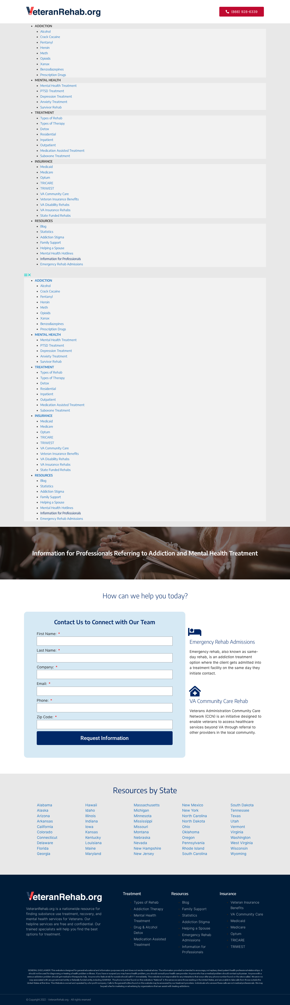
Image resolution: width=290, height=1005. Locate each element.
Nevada (140, 843)
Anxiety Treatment (53, 102)
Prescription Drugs (53, 329)
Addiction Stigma (52, 237)
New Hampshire (147, 848)
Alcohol (45, 31)
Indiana (91, 821)
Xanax (44, 64)
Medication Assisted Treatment (62, 150)
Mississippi (143, 821)
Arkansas (45, 821)
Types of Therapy (52, 123)
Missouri (141, 827)
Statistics (46, 231)
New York (190, 810)
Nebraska (142, 837)
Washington (241, 837)
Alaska (42, 810)
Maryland (93, 854)
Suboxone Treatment (55, 156)
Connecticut (47, 837)
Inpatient (46, 140)
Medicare (46, 172)
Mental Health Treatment (58, 85)
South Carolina (194, 854)
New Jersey (144, 854)
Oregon (188, 837)
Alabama (44, 805)
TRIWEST (47, 188)
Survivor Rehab (51, 361)
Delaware (45, 843)
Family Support (50, 242)
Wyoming (238, 854)
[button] (241, 12)
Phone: (43, 700)
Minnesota (143, 816)
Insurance (43, 161)
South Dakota (242, 805)
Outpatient (48, 145)
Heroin (45, 47)
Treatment (44, 112)
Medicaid (46, 167)
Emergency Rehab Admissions (61, 264)
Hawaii (91, 805)
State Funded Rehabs (55, 215)
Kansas (91, 832)
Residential (48, 134)
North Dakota (193, 821)
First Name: (47, 634)
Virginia (237, 832)
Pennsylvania (193, 843)
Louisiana (93, 843)
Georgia (43, 854)
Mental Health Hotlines (56, 253)
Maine (90, 848)
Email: (42, 684)
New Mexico (192, 805)
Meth (44, 53)
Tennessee (240, 810)
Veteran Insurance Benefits (59, 199)
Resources (44, 221)
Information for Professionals (60, 259)
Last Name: (47, 650)
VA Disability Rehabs (54, 205)
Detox (44, 129)
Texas (236, 816)
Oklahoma (190, 832)
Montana (141, 832)
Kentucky (93, 837)
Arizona (43, 816)
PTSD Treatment (52, 91)
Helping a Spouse (52, 248)
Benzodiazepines (52, 69)
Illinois (90, 816)
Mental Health (48, 80)
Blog (43, 226)
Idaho (90, 810)
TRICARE (46, 183)
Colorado (44, 832)
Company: (46, 667)
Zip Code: (45, 717)
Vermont (238, 827)
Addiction (43, 26)
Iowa (89, 827)
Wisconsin (239, 848)
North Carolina (194, 816)
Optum (45, 177)
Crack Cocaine (50, 37)
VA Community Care (54, 194)
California (45, 827)
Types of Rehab (51, 118)
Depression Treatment (56, 96)
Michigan (141, 810)
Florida (43, 848)
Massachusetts (147, 805)
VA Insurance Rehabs (55, 210)
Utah (235, 821)
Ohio (186, 827)
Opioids (45, 58)
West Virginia (242, 843)
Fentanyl (46, 42)
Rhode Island (193, 848)
